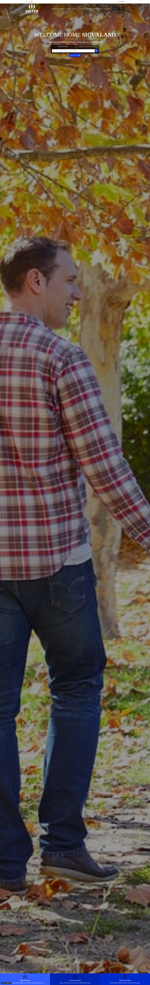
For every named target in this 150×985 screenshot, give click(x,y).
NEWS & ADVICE (98, 9)
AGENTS (81, 9)
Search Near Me (74, 55)
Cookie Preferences (6, 983)
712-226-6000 (120, 1)
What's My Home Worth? (87, 46)
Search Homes (63, 46)
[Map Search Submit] (96, 50)
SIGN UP (115, 9)
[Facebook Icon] (27, 1)
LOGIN (122, 9)
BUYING (68, 9)
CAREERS (89, 9)
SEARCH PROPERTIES (57, 9)
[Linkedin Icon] (29, 1)
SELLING (75, 9)
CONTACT (108, 9)
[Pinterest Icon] (32, 1)
